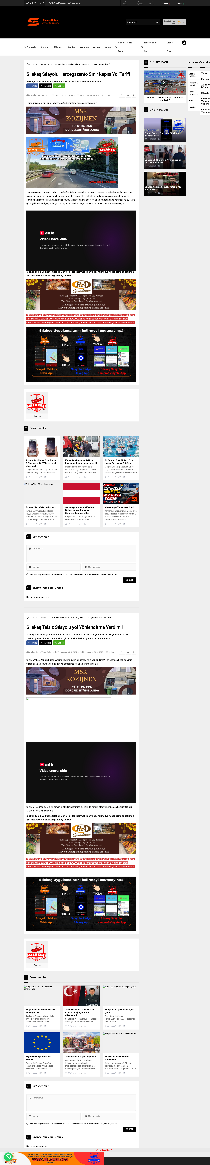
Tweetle (47, 86)
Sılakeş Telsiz (53, 617)
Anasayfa (33, 64)
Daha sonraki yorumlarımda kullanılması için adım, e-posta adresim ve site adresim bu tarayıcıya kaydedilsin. (73, 574)
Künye (192, 101)
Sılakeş (37, 416)
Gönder (61, 86)
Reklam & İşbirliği (193, 84)
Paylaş (34, 86)
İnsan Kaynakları (193, 93)
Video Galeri (60, 64)
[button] (8, 1156)
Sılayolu (51, 64)
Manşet (44, 64)
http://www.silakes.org (43, 275)
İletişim (192, 107)
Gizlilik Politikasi (193, 75)
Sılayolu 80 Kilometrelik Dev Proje (62, 3)
